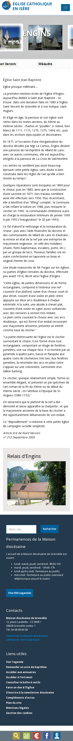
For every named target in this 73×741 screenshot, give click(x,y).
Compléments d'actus (20, 697)
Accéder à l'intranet (19, 677)
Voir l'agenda (14, 662)
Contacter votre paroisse (23, 639)
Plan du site (13, 702)
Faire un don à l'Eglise (20, 687)
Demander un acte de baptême (26, 667)
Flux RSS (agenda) (19, 593)
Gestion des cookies (19, 713)
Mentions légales (17, 708)
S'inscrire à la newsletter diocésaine (30, 692)
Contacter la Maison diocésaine (27, 636)
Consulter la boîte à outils (23, 682)
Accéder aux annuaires (21, 672)
